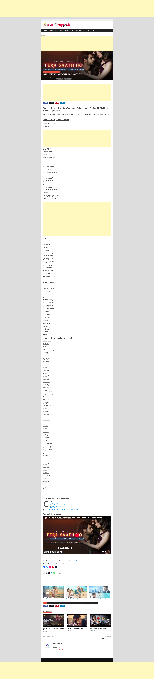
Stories (93, 30)
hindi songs (60, 30)
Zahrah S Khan (95, 602)
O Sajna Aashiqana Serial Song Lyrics (75, 628)
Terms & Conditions (97, 660)
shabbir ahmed (78, 602)
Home (45, 30)
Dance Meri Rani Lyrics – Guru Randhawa (51, 598)
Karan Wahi (62, 602)
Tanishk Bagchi (85, 602)
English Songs (79, 30)
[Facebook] (44, 567)
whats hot (57, 72)
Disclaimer (104, 660)
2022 (44, 72)
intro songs (87, 30)
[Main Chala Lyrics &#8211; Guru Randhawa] (76, 592)
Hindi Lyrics (57, 602)
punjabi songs (52, 30)
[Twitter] (47, 567)
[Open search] (110, 30)
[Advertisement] (36, 8)
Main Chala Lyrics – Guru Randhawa (72, 598)
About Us (58, 19)
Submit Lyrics (53, 19)
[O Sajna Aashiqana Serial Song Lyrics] (77, 620)
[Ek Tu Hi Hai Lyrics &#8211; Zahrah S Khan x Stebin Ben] (99, 592)
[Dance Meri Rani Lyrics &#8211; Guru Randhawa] (54, 592)
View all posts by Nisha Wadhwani (59, 649)
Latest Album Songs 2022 (70, 602)
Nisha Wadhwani (54, 77)
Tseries (90, 602)
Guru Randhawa (50, 602)
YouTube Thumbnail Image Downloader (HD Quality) (64, 557)
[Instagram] (50, 567)
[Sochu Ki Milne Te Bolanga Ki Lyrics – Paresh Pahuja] (53, 620)
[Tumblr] (56, 567)
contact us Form (75, 560)
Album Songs (48, 72)
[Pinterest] (53, 567)
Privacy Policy (89, 660)
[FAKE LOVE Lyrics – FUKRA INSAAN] (100, 620)
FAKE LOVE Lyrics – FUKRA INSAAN (98, 628)
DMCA (108, 660)
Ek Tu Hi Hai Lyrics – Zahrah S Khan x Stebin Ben (98, 598)
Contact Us (62, 19)
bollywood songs (69, 30)
